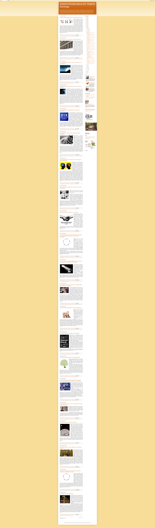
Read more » (61, 55)
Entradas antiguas (81, 517)
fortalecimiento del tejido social (64, 304)
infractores (63, 58)
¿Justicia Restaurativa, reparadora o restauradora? (69, 333)
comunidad (63, 400)
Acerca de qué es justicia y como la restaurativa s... (90, 57)
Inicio (71, 517)
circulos (62, 329)
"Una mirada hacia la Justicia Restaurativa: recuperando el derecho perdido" (90, 97)
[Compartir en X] (77, 154)
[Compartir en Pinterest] (78, 57)
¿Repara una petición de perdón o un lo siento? (69, 212)
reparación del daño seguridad (73, 400)
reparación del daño (76, 58)
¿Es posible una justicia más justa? (66, 493)
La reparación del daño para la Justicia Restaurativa (70, 357)
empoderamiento (63, 106)
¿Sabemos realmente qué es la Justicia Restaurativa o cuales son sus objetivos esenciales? (70, 471)
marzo (87, 68)
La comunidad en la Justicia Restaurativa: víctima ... (89, 56)
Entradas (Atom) (64, 518)
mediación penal (74, 329)
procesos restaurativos (75, 155)
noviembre (87, 29)
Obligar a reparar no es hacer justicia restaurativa (92, 88)
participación (72, 106)
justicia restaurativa (68, 58)
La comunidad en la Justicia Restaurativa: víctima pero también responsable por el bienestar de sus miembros (70, 381)
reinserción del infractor (74, 304)
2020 (86, 22)
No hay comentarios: (72, 57)
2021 (86, 21)
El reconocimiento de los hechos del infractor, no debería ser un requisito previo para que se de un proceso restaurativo (71, 235)
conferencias (64, 329)
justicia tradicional (69, 515)
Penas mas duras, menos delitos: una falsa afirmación (70, 39)
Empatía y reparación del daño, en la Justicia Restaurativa (71, 17)
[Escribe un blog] (76, 57)
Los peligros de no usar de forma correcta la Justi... (90, 40)
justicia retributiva (72, 58)
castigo (62, 467)
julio (87, 64)
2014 (86, 71)
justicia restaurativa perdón (66, 231)
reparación (74, 467)
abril (87, 67)
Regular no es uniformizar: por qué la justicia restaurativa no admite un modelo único (92, 77)
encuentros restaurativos (64, 155)
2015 (86, 27)
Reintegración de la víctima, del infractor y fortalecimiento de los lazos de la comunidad (71, 285)
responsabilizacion (80, 58)
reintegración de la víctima (79, 304)
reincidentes (77, 329)
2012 (86, 73)
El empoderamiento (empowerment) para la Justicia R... (90, 39)
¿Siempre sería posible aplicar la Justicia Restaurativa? (70, 307)
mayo (87, 66)
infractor (62, 231)
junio (87, 65)
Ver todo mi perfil (87, 107)
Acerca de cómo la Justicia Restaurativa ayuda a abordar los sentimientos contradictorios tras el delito (71, 262)
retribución (77, 467)
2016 (86, 26)
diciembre (87, 28)
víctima (78, 231)
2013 (86, 72)
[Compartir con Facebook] (77, 57)
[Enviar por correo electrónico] (75, 57)
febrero (87, 69)
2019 (86, 23)
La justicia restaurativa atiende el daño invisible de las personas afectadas (92, 83)
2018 (86, 24)
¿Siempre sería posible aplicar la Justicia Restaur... (90, 51)
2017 (86, 25)
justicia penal (65, 58)
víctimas (61, 59)
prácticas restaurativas (72, 490)
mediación (69, 490)
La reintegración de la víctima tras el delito (68, 422)
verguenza (65, 281)
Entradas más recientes (62, 517)
